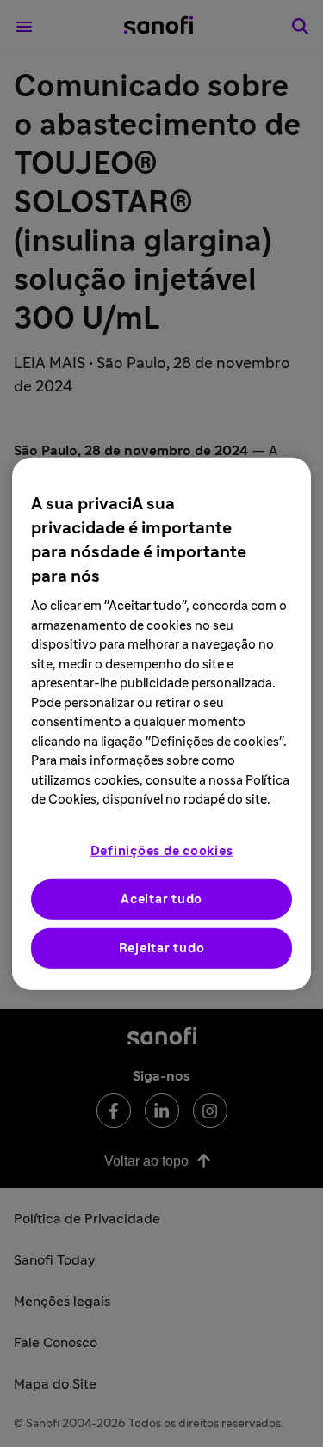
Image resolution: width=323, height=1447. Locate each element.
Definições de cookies (161, 850)
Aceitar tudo (161, 898)
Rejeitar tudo (162, 947)
